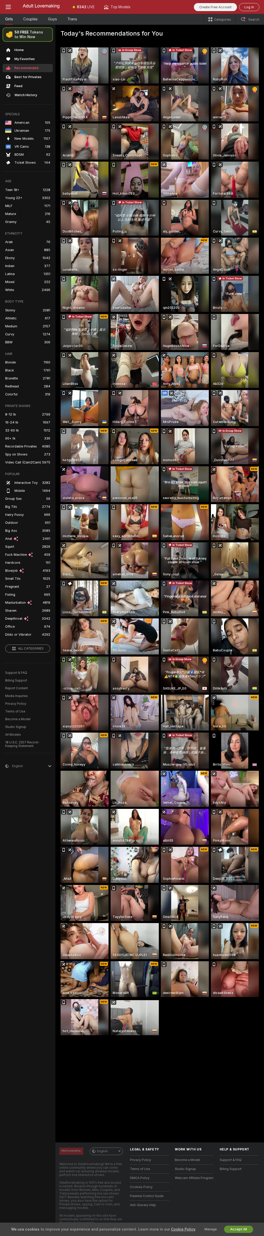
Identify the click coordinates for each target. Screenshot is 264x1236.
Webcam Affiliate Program (194, 1178)
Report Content (16, 688)
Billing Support (16, 680)
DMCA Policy (140, 1178)
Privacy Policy (15, 704)
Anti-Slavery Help (143, 1205)
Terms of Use (15, 711)
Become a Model (17, 719)
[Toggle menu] (8, 7)
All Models (13, 734)
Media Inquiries (16, 696)
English (102, 1151)
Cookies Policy (141, 1187)
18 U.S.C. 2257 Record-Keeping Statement (22, 744)
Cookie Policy (183, 1229)
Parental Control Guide (146, 1196)
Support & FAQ (16, 673)
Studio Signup (15, 727)
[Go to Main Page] (42, 7)
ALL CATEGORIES (31, 648)
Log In (249, 7)
